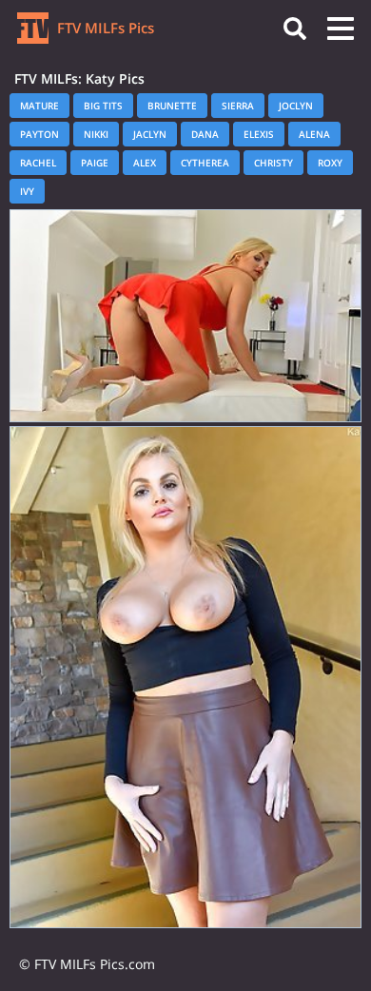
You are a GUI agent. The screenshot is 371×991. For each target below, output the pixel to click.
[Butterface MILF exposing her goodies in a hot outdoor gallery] (185, 677)
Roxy (330, 162)
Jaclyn (149, 134)
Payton (39, 134)
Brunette (172, 105)
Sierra (238, 105)
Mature (39, 105)
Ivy (27, 191)
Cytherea (205, 162)
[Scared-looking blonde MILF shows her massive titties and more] (185, 315)
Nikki (96, 134)
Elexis (259, 134)
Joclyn (296, 105)
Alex (144, 162)
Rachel (38, 162)
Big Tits (103, 105)
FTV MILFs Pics (103, 27)
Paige (94, 162)
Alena (314, 134)
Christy (273, 162)
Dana (205, 134)
